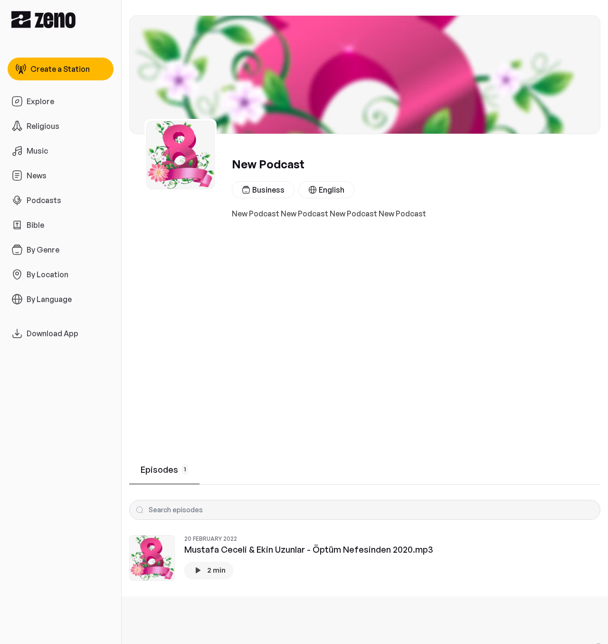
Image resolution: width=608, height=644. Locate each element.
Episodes (163, 469)
